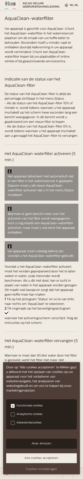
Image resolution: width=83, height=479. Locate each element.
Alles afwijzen (42, 443)
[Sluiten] (75, 367)
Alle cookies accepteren (41, 458)
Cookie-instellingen (41, 469)
